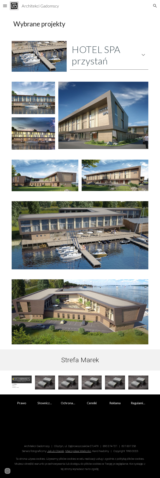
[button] (5, 5)
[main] (80, 24)
